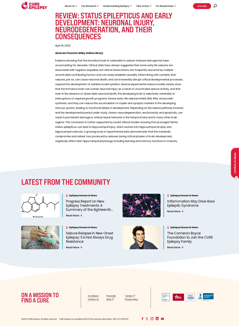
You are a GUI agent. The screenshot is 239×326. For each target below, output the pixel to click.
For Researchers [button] (165, 6)
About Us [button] (70, 6)
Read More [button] (72, 215)
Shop (108, 299)
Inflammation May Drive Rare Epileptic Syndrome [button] (191, 203)
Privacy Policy (131, 299)
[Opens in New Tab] (166, 300)
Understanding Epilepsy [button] (116, 6)
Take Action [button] (142, 6)
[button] (34, 8)
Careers (129, 296)
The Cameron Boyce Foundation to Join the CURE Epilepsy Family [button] (190, 237)
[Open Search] (215, 6)
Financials (111, 296)
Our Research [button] (88, 6)
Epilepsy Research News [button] (83, 195)
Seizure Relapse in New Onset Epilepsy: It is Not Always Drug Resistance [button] (89, 237)
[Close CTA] (236, 177)
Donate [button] (202, 6)
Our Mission (93, 296)
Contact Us (93, 299)
